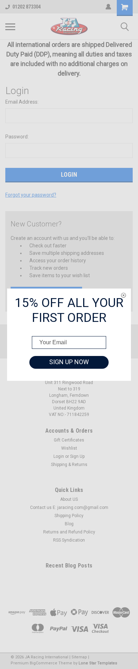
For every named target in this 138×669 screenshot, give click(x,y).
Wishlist (69, 448)
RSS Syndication (69, 540)
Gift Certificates (69, 440)
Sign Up (77, 456)
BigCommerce (43, 663)
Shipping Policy (69, 515)
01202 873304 (26, 7)
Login (58, 456)
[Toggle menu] (10, 27)
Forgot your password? (30, 195)
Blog (69, 523)
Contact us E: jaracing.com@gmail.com (69, 507)
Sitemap (79, 657)
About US (69, 499)
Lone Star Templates (98, 663)
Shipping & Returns (69, 464)
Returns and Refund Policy (69, 532)
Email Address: (22, 102)
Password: (17, 136)
